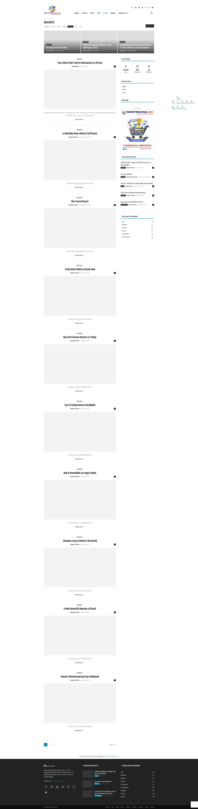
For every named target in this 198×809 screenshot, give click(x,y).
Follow (137, 65)
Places (84, 13)
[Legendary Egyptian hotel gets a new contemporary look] (99, 42)
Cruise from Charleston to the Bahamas (133, 193)
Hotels (124, 89)
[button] (151, 13)
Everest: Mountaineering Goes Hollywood (80, 676)
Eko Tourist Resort (79, 201)
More (105, 13)
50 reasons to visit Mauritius (103, 781)
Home (76, 13)
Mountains (124, 204)
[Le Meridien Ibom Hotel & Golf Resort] (80, 160)
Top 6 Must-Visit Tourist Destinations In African (79, 62)
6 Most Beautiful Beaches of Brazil (80, 608)
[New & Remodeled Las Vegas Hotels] (80, 499)
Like (126, 65)
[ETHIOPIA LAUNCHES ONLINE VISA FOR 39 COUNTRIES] (87, 774)
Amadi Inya (123, 50)
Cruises (54, 26)
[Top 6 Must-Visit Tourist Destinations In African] (80, 89)
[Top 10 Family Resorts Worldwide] (80, 431)
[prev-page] (122, 209)
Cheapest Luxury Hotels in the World (80, 540)
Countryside (98, 795)
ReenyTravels (50, 50)
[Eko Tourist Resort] (80, 228)
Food (92, 13)
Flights (124, 86)
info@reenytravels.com (59, 781)
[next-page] (54, 744)
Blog (112, 807)
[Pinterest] (145, 7)
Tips (98, 13)
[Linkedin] (138, 7)
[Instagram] (135, 7)
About (113, 13)
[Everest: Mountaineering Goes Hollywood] (80, 703)
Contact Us (122, 13)
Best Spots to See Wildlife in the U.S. (132, 202)
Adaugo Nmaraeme (132, 177)
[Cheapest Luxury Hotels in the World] (80, 567)
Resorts (70, 26)
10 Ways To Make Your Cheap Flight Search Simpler (137, 183)
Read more (79, 119)
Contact (127, 807)
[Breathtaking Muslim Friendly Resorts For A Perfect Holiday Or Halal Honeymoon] (136, 42)
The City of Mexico (126, 174)
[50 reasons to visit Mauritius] (62, 42)
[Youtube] (152, 7)
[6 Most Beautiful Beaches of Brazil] (80, 635)
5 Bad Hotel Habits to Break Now (80, 269)
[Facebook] (132, 7)
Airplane (47, 26)
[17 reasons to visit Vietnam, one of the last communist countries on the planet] (87, 793)
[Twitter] (149, 7)
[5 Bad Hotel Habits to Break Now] (80, 296)
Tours (124, 93)
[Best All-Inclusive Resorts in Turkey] (80, 364)
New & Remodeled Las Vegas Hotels (80, 472)
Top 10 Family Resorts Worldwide (79, 405)
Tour (80, 26)
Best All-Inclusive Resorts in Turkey (79, 337)
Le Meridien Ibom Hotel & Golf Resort (79, 133)
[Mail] (142, 7)
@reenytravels (111, 756)
